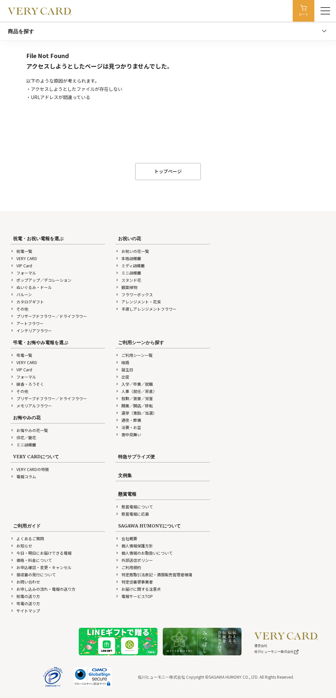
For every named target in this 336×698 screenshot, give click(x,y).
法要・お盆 (131, 427)
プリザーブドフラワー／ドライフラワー (51, 316)
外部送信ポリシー (137, 560)
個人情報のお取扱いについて (147, 553)
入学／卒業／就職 (137, 384)
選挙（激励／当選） (139, 413)
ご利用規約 (131, 567)
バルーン (24, 294)
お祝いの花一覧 (135, 251)
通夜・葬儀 (131, 420)
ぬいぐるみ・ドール (34, 287)
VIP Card (24, 265)
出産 (125, 377)
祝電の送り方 (28, 596)
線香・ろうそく (30, 384)
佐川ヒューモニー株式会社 (274, 651)
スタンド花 (131, 280)
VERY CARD (26, 258)
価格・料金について (34, 560)
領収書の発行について (36, 574)
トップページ (168, 171)
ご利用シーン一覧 (137, 355)
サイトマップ (28, 610)
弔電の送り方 (28, 603)
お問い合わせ (28, 582)
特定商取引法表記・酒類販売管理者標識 (156, 574)
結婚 (125, 362)
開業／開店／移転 (137, 405)
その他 (22, 309)
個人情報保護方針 (137, 545)
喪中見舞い (131, 434)
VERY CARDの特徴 (32, 469)
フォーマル (26, 273)
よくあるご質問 (30, 538)
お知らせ (24, 545)
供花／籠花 (26, 437)
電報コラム (26, 476)
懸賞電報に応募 (135, 514)
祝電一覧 (24, 251)
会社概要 (129, 538)
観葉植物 (129, 287)
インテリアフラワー (34, 330)
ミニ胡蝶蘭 (131, 273)
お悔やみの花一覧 (32, 430)
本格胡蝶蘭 (131, 258)
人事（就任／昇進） (139, 391)
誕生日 (127, 369)
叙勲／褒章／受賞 (137, 398)
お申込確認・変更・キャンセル (44, 567)
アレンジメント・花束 (141, 301)
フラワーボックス (137, 294)
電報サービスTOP (137, 596)
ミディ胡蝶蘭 (133, 265)
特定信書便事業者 (137, 582)
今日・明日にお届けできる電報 (44, 553)
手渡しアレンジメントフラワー (149, 309)
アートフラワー (30, 323)
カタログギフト (30, 301)
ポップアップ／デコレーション (44, 280)
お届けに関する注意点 (141, 589)
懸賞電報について (137, 506)
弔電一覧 (24, 355)
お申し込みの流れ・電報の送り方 (45, 589)
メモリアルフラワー (34, 405)
